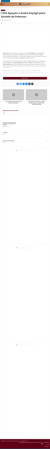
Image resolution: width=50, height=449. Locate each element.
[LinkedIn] (23, 84)
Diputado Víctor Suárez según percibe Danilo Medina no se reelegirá (9, 124)
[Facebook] (17, 84)
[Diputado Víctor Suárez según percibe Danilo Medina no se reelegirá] (9, 117)
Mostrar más (25, 78)
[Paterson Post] (25, 4)
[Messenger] (26, 84)
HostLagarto (46, 442)
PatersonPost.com (24, 440)
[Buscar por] (48, 4)
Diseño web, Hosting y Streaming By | (35, 442)
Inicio (3, 7)
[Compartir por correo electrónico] (29, 84)
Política (6, 7)
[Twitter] (20, 84)
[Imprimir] (32, 84)
